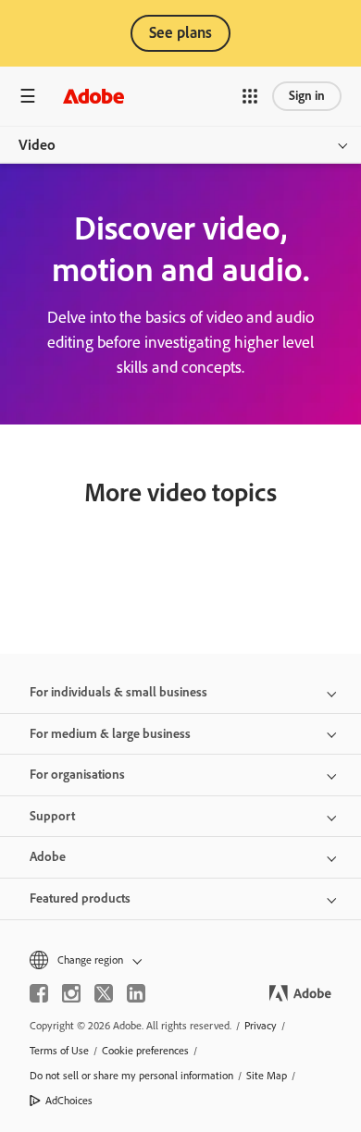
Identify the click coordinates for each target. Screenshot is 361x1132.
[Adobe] (93, 96)
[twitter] (103, 993)
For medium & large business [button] (110, 734)
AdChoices (69, 1100)
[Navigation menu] (28, 96)
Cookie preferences (145, 1050)
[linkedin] (136, 993)
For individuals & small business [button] (118, 692)
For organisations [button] (77, 774)
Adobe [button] (48, 857)
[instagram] (71, 993)
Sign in (307, 96)
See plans (180, 32)
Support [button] (52, 816)
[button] (250, 96)
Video (37, 145)
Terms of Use (59, 1050)
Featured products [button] (80, 898)
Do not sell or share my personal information (131, 1075)
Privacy (260, 1025)
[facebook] (39, 993)
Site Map (266, 1075)
